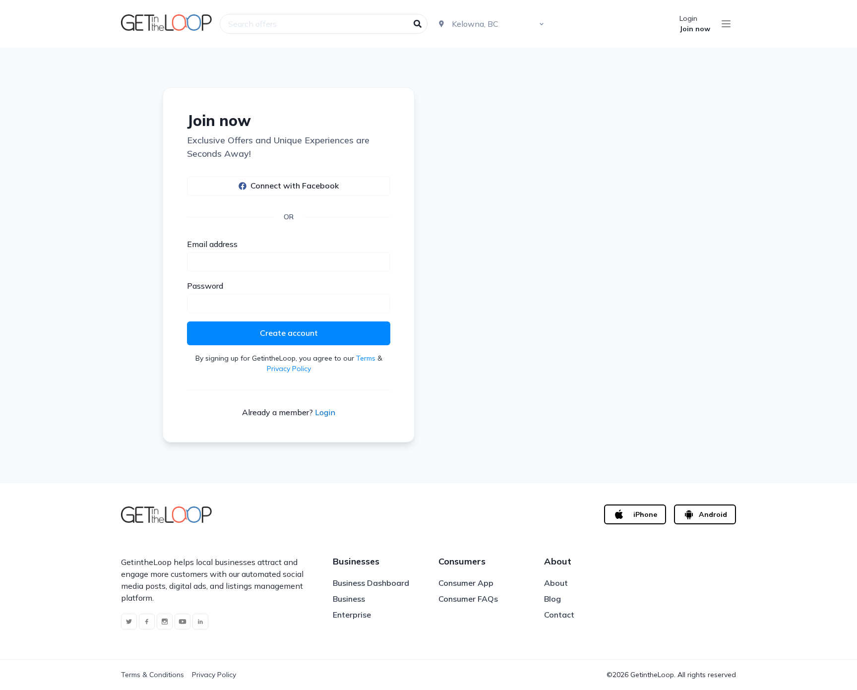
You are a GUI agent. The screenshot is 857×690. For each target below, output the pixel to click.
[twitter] (129, 621)
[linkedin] (200, 621)
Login (688, 18)
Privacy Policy (289, 368)
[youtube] (182, 621)
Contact (559, 615)
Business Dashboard (371, 583)
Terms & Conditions (152, 674)
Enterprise (352, 615)
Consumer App (465, 583)
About (556, 583)
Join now (694, 28)
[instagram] (165, 621)
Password (205, 286)
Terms (365, 358)
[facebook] (147, 621)
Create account (289, 333)
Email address (212, 244)
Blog (552, 599)
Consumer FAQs (468, 599)
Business (349, 599)
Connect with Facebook (294, 185)
